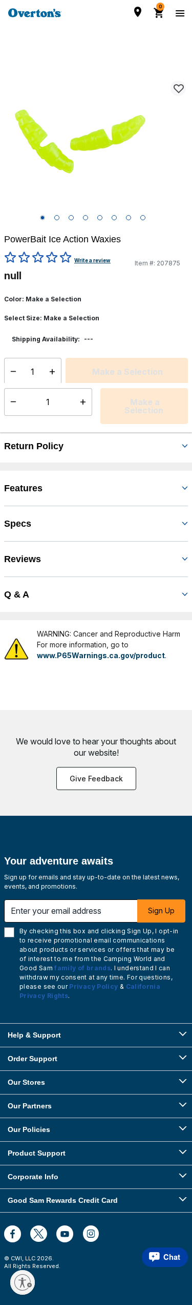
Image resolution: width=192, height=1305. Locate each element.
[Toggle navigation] (178, 13)
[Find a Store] (138, 12)
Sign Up (161, 910)
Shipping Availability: (46, 339)
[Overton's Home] (34, 13)
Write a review (92, 260)
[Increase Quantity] (54, 371)
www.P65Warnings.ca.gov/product (101, 655)
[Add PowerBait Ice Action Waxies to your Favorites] (178, 88)
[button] (109, 415)
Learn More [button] (86, 423)
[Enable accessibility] (22, 1282)
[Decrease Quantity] (11, 371)
